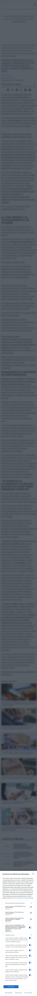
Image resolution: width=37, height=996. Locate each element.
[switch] (30, 907)
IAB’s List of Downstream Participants (20, 898)
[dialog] (18, 933)
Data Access (18, 992)
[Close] (33, 874)
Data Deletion (8, 992)
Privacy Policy (28, 992)
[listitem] (18, 903)
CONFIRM (11, 986)
